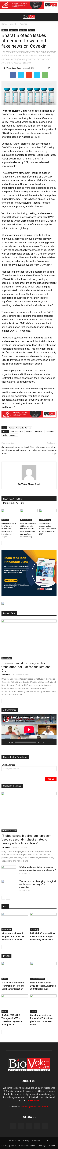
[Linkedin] (29, 1126)
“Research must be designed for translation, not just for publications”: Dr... (26, 666)
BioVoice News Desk (12, 68)
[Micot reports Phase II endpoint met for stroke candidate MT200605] (14, 922)
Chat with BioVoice (9, 831)
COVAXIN (38, 431)
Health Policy (26, 520)
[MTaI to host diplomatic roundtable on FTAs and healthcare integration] (14, 971)
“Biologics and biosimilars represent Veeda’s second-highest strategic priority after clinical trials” (26, 839)
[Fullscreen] (52, 742)
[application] (29, 729)
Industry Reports (37, 979)
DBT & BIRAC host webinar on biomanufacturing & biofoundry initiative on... (42, 936)
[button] (44, 25)
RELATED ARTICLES (12, 499)
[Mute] (47, 742)
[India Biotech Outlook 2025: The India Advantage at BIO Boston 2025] (43, 971)
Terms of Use (14, 1140)
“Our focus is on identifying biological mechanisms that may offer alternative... (37, 884)
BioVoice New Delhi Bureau (20, 428)
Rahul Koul (6, 674)
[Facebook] (13, 1126)
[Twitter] (37, 1126)
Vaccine (13, 435)
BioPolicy (34, 929)
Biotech (13, 24)
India (5, 435)
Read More (34, 1100)
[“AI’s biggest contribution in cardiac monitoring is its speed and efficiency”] (8, 871)
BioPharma (6, 929)
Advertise (36, 1140)
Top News (23, 30)
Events (4, 979)
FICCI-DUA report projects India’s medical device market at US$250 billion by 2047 (47, 528)
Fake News (50, 431)
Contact (46, 1140)
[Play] (5, 742)
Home (4, 24)
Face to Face (6, 658)
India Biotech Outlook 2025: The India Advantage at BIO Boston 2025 (43, 985)
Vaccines (23, 24)
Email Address (8, 764)
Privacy (26, 1140)
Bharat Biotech (17, 431)
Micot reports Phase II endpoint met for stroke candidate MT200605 (12, 936)
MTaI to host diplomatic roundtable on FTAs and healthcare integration (13, 985)
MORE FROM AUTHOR (13, 503)
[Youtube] (45, 1126)
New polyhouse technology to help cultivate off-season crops (43, 450)
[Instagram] (21, 1126)
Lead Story (13, 30)
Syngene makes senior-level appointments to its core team (15, 450)
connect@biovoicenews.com (34, 1106)
